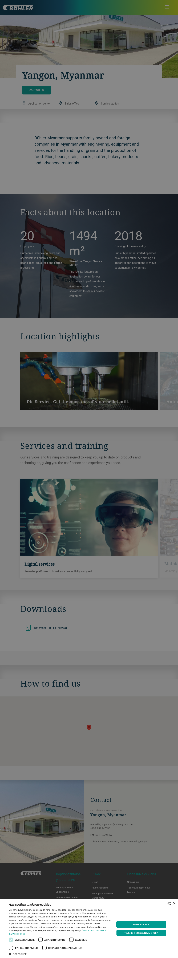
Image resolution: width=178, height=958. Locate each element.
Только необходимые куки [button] (141, 932)
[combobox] (169, 903)
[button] (60, 953)
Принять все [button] (141, 924)
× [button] (174, 903)
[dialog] (89, 928)
